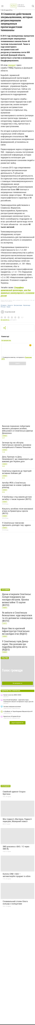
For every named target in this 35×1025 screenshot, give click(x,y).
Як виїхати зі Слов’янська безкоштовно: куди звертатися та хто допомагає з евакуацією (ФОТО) (17, 616)
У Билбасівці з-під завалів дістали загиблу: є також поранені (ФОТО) (17, 498)
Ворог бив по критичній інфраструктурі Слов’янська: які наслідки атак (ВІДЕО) (16, 631)
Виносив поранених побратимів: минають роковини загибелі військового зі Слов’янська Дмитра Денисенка (17, 429)
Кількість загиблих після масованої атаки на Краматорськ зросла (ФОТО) (17, 511)
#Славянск (4, 305)
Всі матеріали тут (17, 683)
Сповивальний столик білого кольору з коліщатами (15, 902)
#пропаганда (26, 305)
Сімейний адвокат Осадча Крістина (14, 792)
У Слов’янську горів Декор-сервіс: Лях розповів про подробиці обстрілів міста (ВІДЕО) (15, 645)
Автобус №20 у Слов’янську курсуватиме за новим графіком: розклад (16, 485)
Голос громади (12, 670)
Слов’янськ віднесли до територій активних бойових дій (16, 472)
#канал (8, 307)
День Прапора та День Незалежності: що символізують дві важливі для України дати (17, 459)
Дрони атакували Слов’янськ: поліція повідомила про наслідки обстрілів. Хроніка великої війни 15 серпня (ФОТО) (16, 600)
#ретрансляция (18, 305)
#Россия (3, 307)
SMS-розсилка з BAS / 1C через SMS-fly (16, 847)
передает (12, 65)
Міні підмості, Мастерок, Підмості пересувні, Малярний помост (17, 820)
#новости (10, 305)
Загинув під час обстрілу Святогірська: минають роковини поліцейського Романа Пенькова (16, 444)
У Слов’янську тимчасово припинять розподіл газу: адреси (16, 524)
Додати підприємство (17, 723)
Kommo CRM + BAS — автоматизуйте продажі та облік (16, 875)
